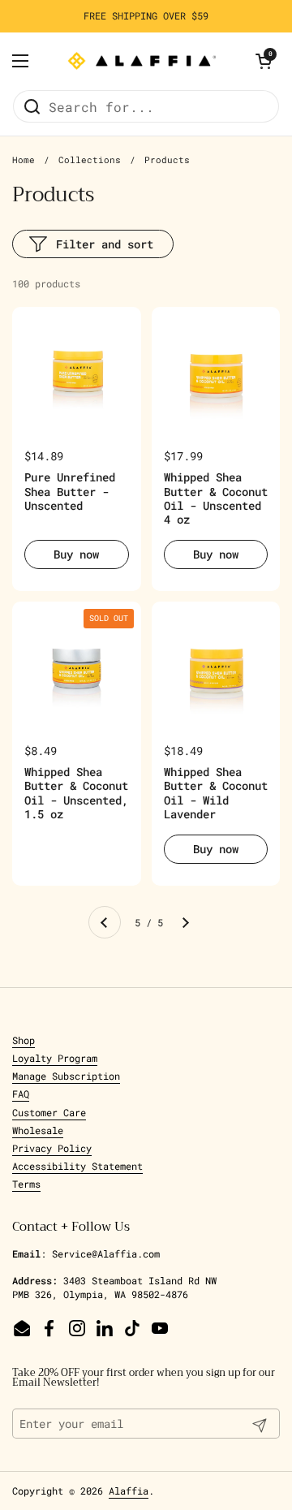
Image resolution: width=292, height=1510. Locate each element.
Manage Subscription (66, 1075)
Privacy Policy (52, 1147)
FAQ (20, 1093)
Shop (23, 1039)
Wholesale (37, 1130)
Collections (89, 160)
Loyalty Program (54, 1057)
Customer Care (49, 1112)
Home (23, 160)
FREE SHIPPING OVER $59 (146, 16)
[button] (263, 61)
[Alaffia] (142, 61)
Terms (26, 1183)
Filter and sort (104, 244)
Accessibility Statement (77, 1165)
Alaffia (128, 1490)
